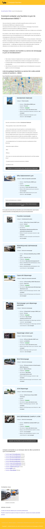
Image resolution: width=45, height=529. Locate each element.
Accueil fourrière (4, 11)
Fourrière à (13, 463)
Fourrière (13, 454)
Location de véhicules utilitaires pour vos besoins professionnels (14, 510)
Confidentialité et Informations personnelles (26, 522)
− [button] (4, 80)
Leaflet (32, 93)
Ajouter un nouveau (39, 522)
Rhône (10, 11)
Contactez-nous (5, 522)
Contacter (27, 107)
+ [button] (4, 78)
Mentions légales (12, 522)
